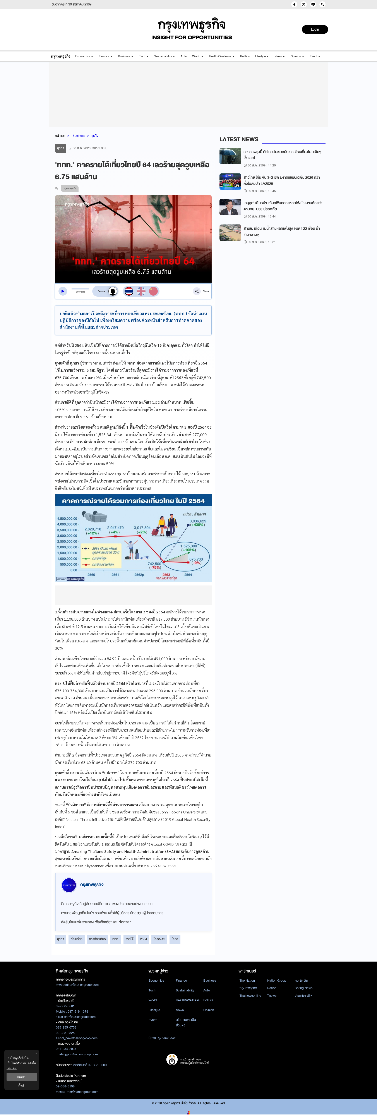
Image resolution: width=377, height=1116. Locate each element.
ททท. (115, 939)
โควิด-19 (159, 939)
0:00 (78, 292)
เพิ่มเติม (12, 1068)
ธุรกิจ (94, 136)
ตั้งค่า (22, 1085)
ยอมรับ (21, 1077)
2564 (143, 939)
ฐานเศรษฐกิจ (303, 995)
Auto (184, 56)
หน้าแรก (60, 136)
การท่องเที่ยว (97, 939)
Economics (82, 56)
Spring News (303, 988)
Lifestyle (260, 56)
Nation (271, 988)
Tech (142, 56)
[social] (294, 4)
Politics (245, 56)
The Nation (247, 980)
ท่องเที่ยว (76, 939)
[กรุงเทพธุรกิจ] (60, 56)
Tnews (271, 995)
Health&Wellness (220, 56)
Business (124, 56)
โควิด (175, 939)
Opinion (296, 56)
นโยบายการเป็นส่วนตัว (186, 1022)
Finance (104, 56)
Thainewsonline (250, 995)
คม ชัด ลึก (301, 980)
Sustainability (163, 56)
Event (313, 56)
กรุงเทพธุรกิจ (248, 988)
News (278, 56)
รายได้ (130, 939)
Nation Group (276, 980)
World (196, 56)
